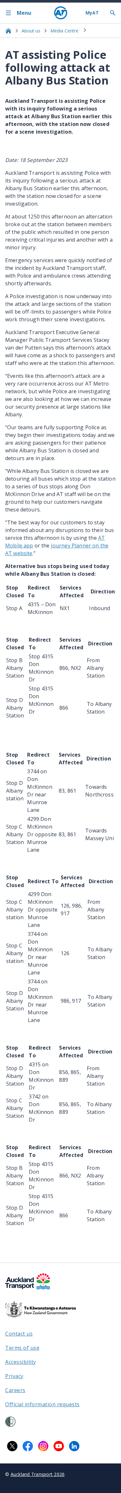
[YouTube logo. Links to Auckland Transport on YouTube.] (59, 1446)
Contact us (19, 1333)
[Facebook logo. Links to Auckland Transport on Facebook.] (28, 1446)
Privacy (14, 1376)
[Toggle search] (112, 13)
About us (31, 31)
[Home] (61, 13)
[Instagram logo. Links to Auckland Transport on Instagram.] (43, 1446)
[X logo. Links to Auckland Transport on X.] (12, 1446)
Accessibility (20, 1361)
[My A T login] (92, 13)
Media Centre (64, 31)
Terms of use (22, 1347)
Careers (15, 1390)
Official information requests (42, 1404)
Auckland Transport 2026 (38, 1474)
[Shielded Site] (10, 1422)
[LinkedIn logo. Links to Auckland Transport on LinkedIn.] (74, 1446)
